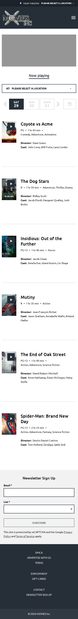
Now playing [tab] (39, 75)
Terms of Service (25, 536)
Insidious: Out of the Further (41, 241)
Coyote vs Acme (37, 124)
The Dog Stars (35, 181)
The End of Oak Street (43, 354)
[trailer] (11, 126)
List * (7, 501)
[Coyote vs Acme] (9, 132)
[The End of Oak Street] (9, 362)
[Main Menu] (73, 17)
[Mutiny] (9, 305)
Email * (8, 485)
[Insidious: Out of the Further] (9, 246)
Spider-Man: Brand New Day (44, 418)
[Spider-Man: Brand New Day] (9, 424)
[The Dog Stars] (9, 189)
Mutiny (28, 297)
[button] (5, 104)
